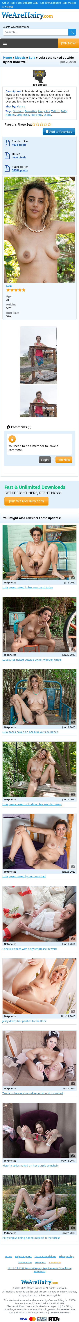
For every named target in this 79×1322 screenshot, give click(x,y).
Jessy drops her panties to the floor (24, 1021)
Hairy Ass (44, 111)
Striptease (23, 114)
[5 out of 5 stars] (49, 124)
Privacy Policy (66, 1256)
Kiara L (21, 106)
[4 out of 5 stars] (45, 124)
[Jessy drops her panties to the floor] (39, 986)
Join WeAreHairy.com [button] (26, 501)
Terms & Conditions (45, 1256)
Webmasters (25, 1262)
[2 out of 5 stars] (38, 124)
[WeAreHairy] (39, 1282)
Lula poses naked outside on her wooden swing (32, 804)
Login (45, 460)
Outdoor (18, 111)
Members (40, 1262)
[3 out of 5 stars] (41, 124)
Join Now (64, 460)
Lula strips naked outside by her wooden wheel (32, 659)
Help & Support (23, 1256)
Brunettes (31, 111)
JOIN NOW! (68, 43)
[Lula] (39, 230)
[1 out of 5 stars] (34, 124)
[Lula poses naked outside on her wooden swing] (39, 769)
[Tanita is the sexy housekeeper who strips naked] (39, 1058)
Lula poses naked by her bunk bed (24, 876)
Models (20, 58)
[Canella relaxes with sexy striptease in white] (39, 914)
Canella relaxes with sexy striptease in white (29, 949)
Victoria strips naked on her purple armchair (30, 1165)
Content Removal (60, 1312)
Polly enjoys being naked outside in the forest (31, 1237)
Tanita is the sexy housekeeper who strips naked (32, 1093)
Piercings (36, 114)
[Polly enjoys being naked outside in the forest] (39, 1203)
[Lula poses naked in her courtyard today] (39, 552)
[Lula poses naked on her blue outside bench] (39, 697)
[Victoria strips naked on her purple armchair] (39, 1130)
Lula (32, 58)
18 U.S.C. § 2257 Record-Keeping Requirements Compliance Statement (39, 1270)
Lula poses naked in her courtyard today (27, 587)
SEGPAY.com (68, 1309)
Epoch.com (25, 1306)
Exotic (47, 114)
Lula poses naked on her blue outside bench (30, 732)
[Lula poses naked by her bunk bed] (39, 841)
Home (7, 58)
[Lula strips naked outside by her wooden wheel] (39, 625)
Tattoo (55, 111)
